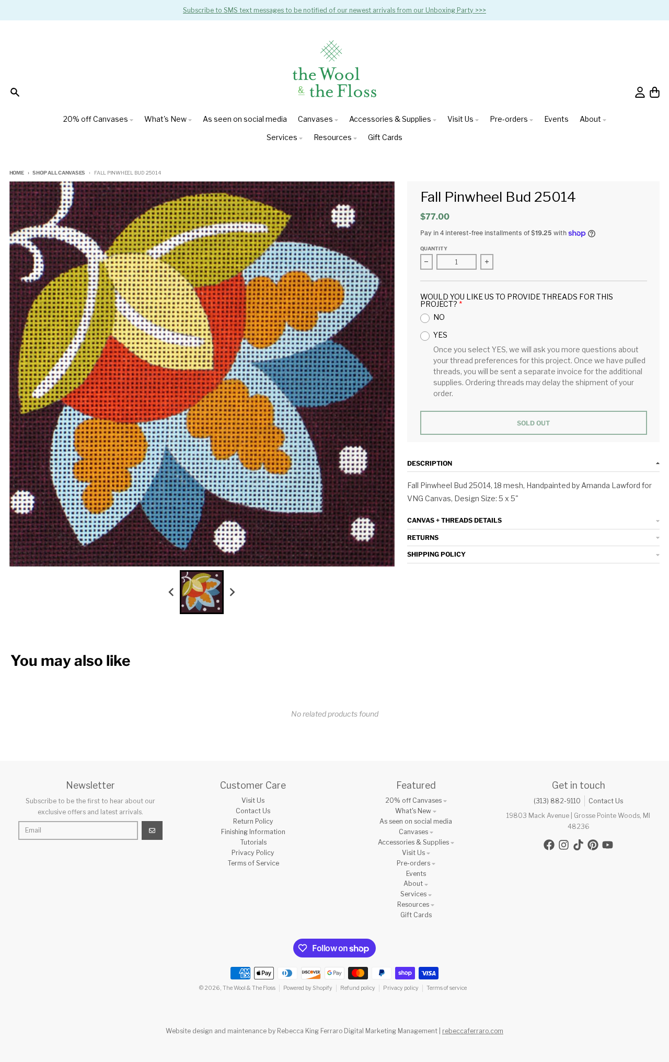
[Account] (640, 92)
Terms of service (446, 988)
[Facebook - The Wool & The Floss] (549, 844)
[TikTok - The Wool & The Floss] (578, 844)
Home (16, 173)
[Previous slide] (171, 592)
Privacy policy (401, 988)
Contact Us (606, 801)
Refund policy (357, 988)
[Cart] (654, 92)
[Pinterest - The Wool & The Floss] (592, 844)
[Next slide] (232, 592)
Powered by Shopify (307, 988)
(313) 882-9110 (557, 801)
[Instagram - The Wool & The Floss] (563, 844)
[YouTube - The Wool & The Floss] (607, 844)
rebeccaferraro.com (472, 1031)
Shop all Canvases (58, 173)
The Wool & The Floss (249, 988)
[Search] (14, 92)
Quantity (433, 248)
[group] (202, 592)
